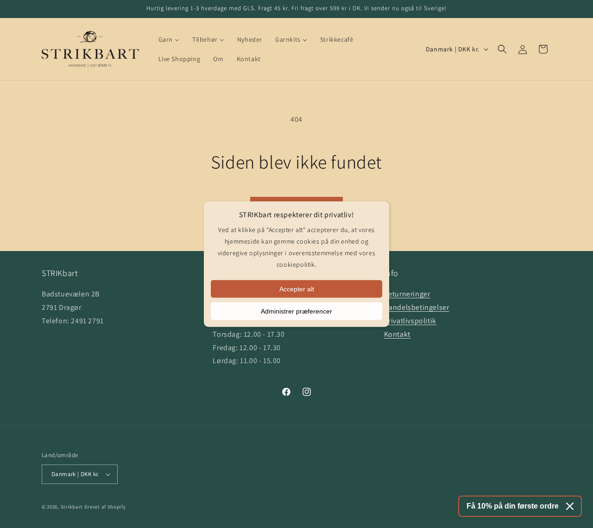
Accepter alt (296, 288)
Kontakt (397, 334)
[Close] (570, 506)
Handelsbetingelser (416, 307)
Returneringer (407, 294)
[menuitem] (169, 39)
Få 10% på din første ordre (513, 506)
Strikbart (72, 506)
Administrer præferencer (296, 310)
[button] (502, 49)
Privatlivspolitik (410, 321)
